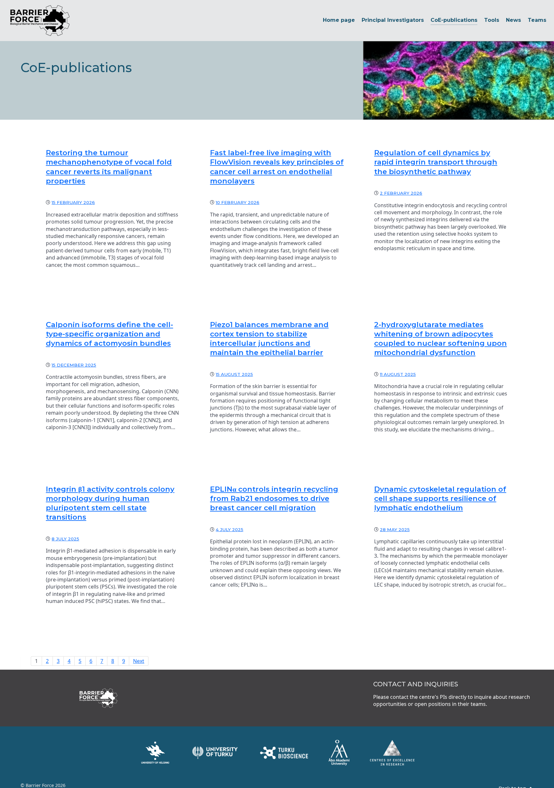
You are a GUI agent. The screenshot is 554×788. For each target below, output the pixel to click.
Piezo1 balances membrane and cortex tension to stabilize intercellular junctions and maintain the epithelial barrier (269, 338)
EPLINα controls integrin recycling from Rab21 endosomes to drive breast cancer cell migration (274, 498)
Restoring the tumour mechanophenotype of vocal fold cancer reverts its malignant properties (109, 166)
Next (138, 661)
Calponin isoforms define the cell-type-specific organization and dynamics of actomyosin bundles (109, 334)
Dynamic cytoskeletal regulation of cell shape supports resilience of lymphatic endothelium (440, 498)
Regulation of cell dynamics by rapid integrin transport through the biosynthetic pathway (435, 162)
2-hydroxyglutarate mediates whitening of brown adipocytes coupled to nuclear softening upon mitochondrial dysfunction (440, 338)
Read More (72, 281)
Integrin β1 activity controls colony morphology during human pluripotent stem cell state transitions (110, 503)
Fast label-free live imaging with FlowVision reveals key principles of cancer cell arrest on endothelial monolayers (277, 166)
